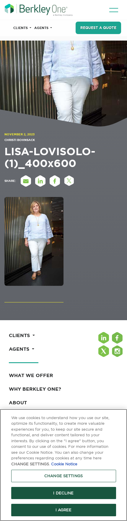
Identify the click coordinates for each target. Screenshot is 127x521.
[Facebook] (117, 338)
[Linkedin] (103, 338)
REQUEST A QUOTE (98, 28)
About (18, 402)
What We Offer (31, 375)
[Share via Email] (26, 181)
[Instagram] (117, 351)
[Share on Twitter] (69, 181)
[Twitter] (103, 351)
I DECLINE (63, 493)
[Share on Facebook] (55, 181)
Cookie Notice (64, 464)
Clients (21, 28)
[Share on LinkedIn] (40, 181)
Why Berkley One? (35, 389)
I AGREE (64, 510)
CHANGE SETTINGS (63, 476)
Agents (41, 28)
